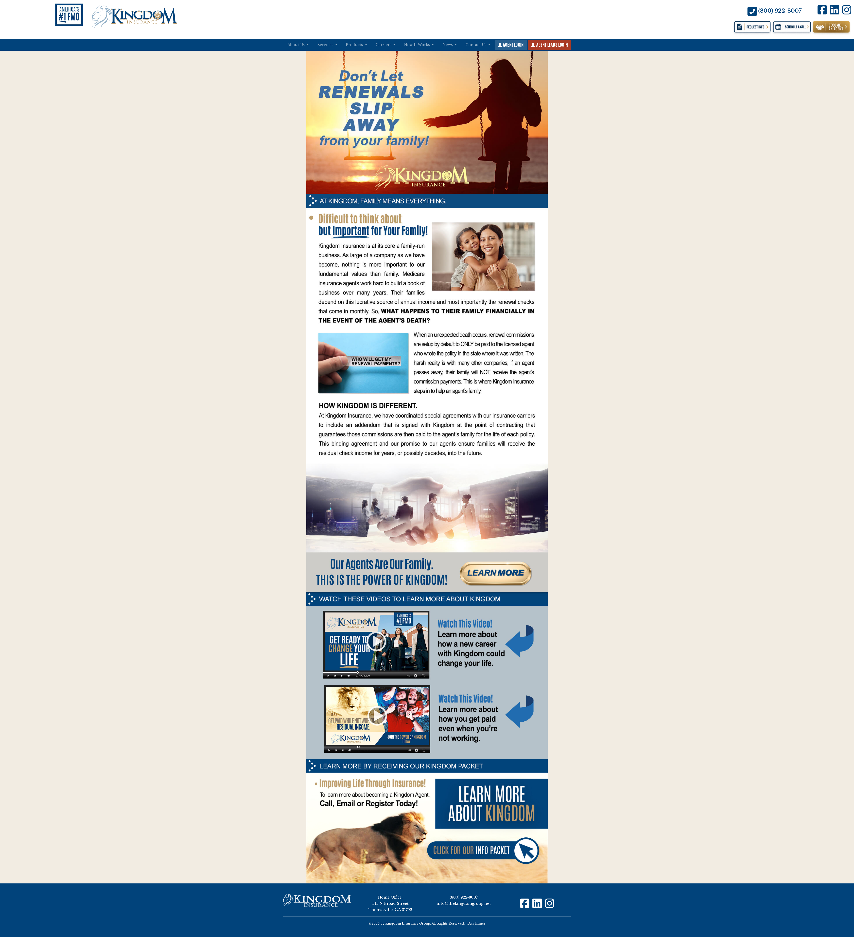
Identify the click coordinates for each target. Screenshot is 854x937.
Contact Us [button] (476, 44)
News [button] (448, 44)
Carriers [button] (384, 44)
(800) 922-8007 (780, 11)
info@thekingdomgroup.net (464, 903)
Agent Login (513, 45)
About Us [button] (296, 44)
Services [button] (325, 44)
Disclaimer (476, 923)
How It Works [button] (417, 44)
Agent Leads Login (551, 45)
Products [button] (355, 44)
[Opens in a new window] (791, 27)
